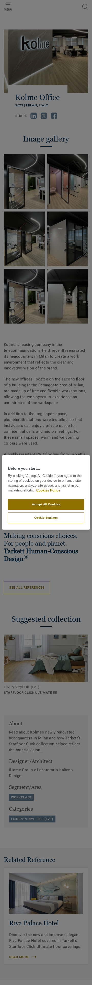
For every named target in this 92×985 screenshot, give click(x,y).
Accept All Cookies (46, 504)
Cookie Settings (46, 517)
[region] (46, 492)
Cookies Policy (48, 490)
